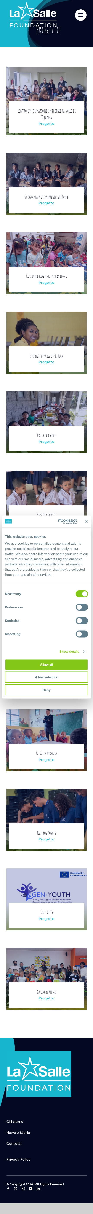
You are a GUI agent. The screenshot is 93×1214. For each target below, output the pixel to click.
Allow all (46, 664)
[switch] (82, 607)
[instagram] (23, 1188)
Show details (69, 651)
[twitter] (15, 1188)
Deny (46, 690)
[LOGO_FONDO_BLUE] (38, 1052)
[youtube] (30, 1188)
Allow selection (46, 677)
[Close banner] (86, 521)
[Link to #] (81, 15)
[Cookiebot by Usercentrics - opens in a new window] (58, 521)
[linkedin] (38, 1188)
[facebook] (8, 1188)
